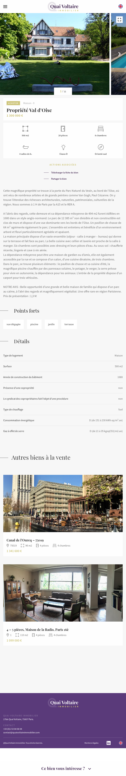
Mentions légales (91, 743)
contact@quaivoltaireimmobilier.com (21, 732)
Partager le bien (59, 178)
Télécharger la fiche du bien (64, 172)
